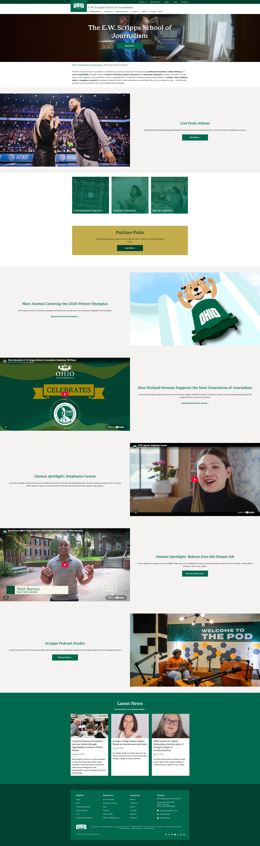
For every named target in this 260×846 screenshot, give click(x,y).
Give (175, 2)
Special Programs (121, 11)
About (144, 11)
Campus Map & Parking (84, 818)
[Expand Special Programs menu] (130, 11)
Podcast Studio (64, 657)
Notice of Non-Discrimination (174, 827)
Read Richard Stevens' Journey (194, 403)
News (105, 807)
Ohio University (85, 834)
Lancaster (133, 810)
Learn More (129, 248)
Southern (133, 814)
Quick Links (154, 2)
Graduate (107, 11)
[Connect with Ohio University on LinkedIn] (172, 834)
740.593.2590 (165, 814)
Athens (132, 799)
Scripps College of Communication (90, 65)
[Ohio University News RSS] (184, 834)
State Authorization (137, 828)
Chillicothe (134, 803)
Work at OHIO (108, 814)
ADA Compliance (95, 827)
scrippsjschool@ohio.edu (168, 811)
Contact (153, 11)
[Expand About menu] (148, 11)
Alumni (135, 11)
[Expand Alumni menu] (139, 11)
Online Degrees (81, 810)
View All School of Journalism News (129, 709)
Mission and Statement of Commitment (153, 827)
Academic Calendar (110, 803)
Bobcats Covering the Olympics (64, 316)
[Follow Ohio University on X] (178, 834)
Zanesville (133, 818)
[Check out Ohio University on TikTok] (181, 834)
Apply (167, 2)
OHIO (74, 65)
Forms (160, 11)
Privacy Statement (125, 828)
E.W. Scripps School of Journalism (110, 7)
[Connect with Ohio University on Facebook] (166, 834)
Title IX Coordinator (149, 828)
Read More (194, 137)
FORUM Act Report (136, 827)
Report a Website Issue (111, 818)
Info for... (142, 2)
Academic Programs (83, 807)
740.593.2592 (165, 818)
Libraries (106, 810)
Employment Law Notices (122, 827)
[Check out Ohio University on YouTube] (175, 834)
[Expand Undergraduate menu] (102, 11)
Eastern (132, 807)
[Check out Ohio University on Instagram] (169, 834)
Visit (77, 814)
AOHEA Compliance (107, 827)
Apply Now (129, 45)
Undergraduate (94, 11)
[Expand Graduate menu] (113, 11)
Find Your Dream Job (194, 573)
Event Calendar (108, 799)
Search (185, 2)
